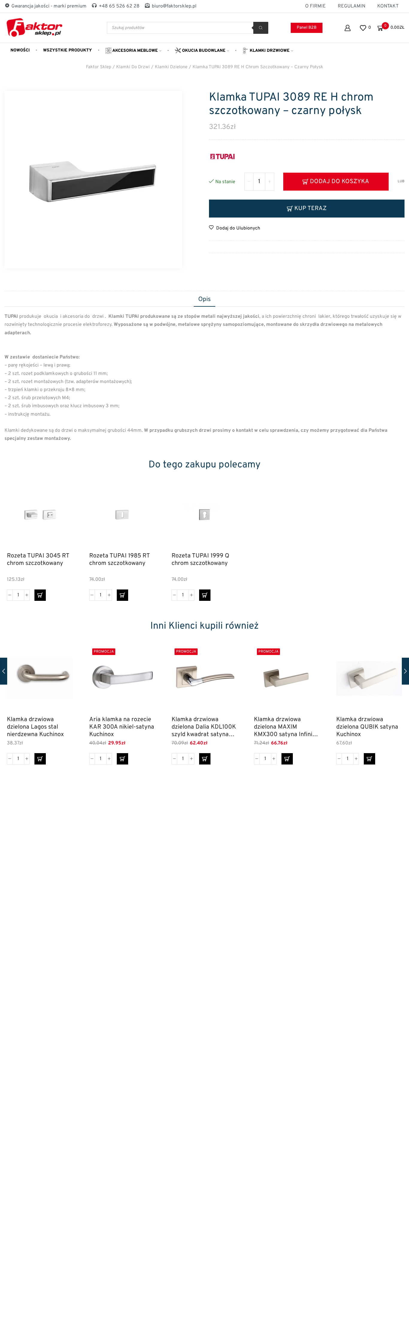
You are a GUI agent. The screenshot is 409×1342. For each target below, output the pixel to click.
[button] (40, 595)
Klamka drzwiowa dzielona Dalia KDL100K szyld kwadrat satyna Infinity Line (204, 727)
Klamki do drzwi (133, 67)
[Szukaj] (260, 28)
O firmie (315, 6)
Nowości (20, 50)
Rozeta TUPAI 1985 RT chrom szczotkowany (119, 559)
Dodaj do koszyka (339, 182)
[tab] (204, 300)
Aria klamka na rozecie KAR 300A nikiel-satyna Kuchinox (121, 727)
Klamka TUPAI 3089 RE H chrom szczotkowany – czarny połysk (258, 67)
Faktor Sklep (98, 67)
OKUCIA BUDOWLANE (203, 50)
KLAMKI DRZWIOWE (269, 50)
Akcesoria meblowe (134, 50)
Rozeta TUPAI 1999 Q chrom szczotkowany (200, 559)
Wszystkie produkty (67, 50)
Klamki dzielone (171, 67)
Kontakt (388, 6)
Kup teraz (310, 208)
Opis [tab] (204, 299)
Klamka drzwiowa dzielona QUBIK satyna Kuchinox (367, 727)
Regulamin (351, 6)
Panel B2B (306, 27)
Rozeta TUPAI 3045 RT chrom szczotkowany (38, 559)
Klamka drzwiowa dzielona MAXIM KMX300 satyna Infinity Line (286, 727)
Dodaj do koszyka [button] (61, 521)
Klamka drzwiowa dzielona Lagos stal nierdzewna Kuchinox (35, 727)
